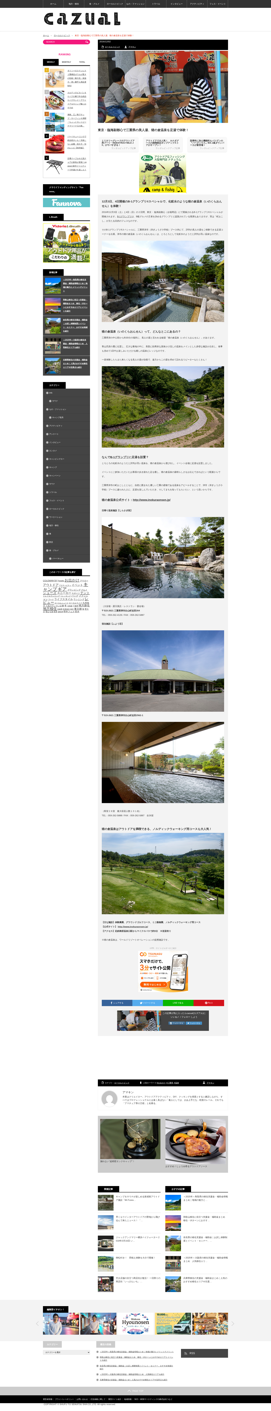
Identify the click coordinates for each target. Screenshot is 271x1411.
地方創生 (84, 605)
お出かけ (161, 1083)
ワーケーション (55, 517)
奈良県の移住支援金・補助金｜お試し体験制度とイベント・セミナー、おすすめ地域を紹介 (75, 325)
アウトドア (51, 585)
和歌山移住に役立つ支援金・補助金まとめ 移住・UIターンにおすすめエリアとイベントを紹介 (75, 305)
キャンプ (53, 467)
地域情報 (128, 1399)
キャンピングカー (56, 459)
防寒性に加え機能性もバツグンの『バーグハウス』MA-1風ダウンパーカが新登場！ (207, 143)
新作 (72, 609)
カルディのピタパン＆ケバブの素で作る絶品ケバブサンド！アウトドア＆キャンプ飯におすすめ (76, 100)
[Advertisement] (162, 1058)
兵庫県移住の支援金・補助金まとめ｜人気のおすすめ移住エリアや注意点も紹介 (75, 363)
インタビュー (176, 4)
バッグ (74, 596)
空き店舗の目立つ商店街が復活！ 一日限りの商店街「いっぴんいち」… (138, 1280)
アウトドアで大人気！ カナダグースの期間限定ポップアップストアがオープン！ (162, 143)
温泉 (177, 1083)
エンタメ (53, 451)
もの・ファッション (135, 4)
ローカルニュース (61, 603)
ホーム (53, 4)
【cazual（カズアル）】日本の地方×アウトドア (191, 1407)
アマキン (132, 47)
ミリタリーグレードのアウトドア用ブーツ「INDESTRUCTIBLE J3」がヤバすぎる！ (118, 143)
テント (85, 593)
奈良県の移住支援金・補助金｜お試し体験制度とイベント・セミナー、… (205, 1239)
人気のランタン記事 (55, 606)
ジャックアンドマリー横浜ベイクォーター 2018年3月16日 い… (137, 1239)
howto (61, 581)
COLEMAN (48, 580)
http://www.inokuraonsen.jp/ (151, 499)
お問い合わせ (82, 1399)
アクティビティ (197, 4)
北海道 (69, 606)
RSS (192, 1353)
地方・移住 (74, 4)
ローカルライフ (75, 603)
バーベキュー (58, 558)
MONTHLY (66, 62)
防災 (51, 542)
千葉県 (75, 606)
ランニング (78, 599)
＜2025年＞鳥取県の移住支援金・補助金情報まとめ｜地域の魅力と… (205, 1198)
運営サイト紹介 (114, 1399)
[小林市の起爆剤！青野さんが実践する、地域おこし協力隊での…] (61, 1324)
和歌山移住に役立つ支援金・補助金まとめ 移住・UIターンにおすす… (205, 1219)
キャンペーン (55, 476)
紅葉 (51, 612)
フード (51, 599)
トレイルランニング (51, 596)
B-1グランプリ (124, 216)
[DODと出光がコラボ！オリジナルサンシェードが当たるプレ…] (173, 1324)
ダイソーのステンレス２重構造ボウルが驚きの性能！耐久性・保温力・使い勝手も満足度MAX (76, 78)
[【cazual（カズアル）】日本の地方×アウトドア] (82, 18)
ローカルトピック (115, 4)
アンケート (54, 434)
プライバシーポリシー (64, 1399)
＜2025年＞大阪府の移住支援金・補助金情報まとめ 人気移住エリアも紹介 (75, 343)
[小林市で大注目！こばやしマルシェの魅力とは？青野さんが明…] (98, 1324)
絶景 (55, 612)
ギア (62, 589)
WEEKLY (51, 62)
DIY (56, 581)
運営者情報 (47, 1399)
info (50, 393)
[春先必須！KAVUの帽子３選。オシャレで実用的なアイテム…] (210, 1324)
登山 (47, 612)
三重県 (170, 1083)
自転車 (60, 612)
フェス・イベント (218, 4)
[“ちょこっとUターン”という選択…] (136, 1324)
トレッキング (65, 596)
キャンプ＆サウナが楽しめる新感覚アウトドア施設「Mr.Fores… (138, 1198)
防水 (77, 611)
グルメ (84, 590)
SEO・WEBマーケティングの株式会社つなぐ (153, 1399)
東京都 (78, 609)
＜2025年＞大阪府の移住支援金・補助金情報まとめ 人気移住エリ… (205, 1259)
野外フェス (69, 611)
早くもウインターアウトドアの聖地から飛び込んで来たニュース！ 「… (138, 1219)
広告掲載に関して (98, 1399)
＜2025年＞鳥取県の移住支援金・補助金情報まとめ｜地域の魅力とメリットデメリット (75, 285)
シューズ (50, 593)
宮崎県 (59, 609)
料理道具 (66, 609)
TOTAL (82, 62)
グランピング (74, 590)
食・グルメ (94, 4)
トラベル (156, 4)
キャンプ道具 (58, 417)
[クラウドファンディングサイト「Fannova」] (66, 207)
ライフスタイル (63, 599)
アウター (84, 581)
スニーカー (64, 593)
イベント (77, 585)
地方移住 (50, 609)
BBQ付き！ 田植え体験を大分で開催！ (136, 1257)
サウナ (55, 401)
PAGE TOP (137, 1391)
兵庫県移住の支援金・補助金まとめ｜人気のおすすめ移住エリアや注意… (205, 1280)
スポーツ (76, 593)
